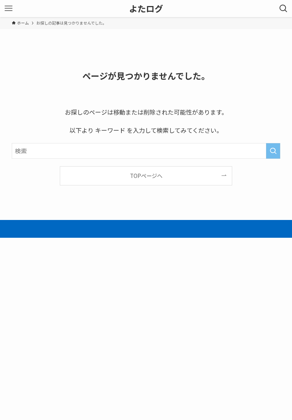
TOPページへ (146, 175)
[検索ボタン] (283, 8)
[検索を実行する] (273, 151)
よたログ (146, 8)
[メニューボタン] (8, 8)
